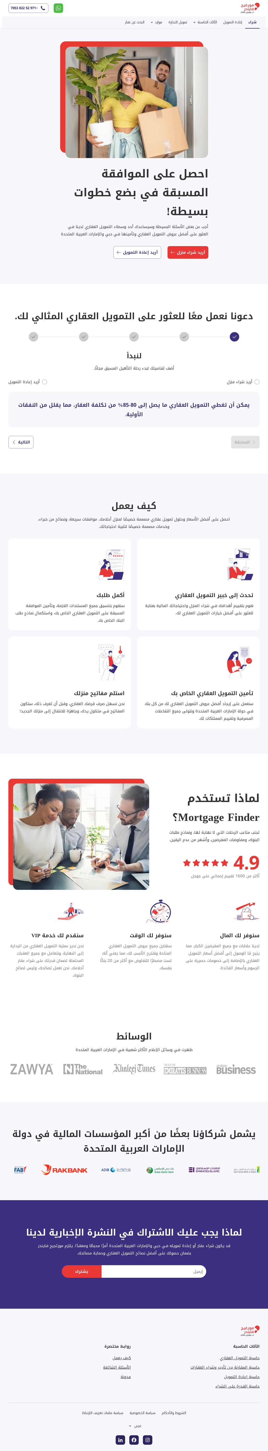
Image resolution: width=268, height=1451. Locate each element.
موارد (158, 22)
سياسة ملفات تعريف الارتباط (102, 1413)
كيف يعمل (122, 1358)
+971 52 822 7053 (24, 8)
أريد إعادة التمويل (140, 252)
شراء (252, 22)
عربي (137, 1426)
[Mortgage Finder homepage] (247, 8)
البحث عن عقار (134, 22)
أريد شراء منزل (191, 252)
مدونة (126, 1376)
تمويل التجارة (178, 22)
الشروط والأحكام (174, 1413)
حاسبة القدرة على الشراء (237, 1386)
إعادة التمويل (232, 22)
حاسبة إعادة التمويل (242, 1376)
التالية (24, 442)
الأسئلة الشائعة (117, 1367)
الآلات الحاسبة (207, 22)
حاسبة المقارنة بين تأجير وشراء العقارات (225, 1367)
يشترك (81, 1271)
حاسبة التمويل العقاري (240, 1358)
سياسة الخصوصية (142, 1413)
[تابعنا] (147, 1440)
